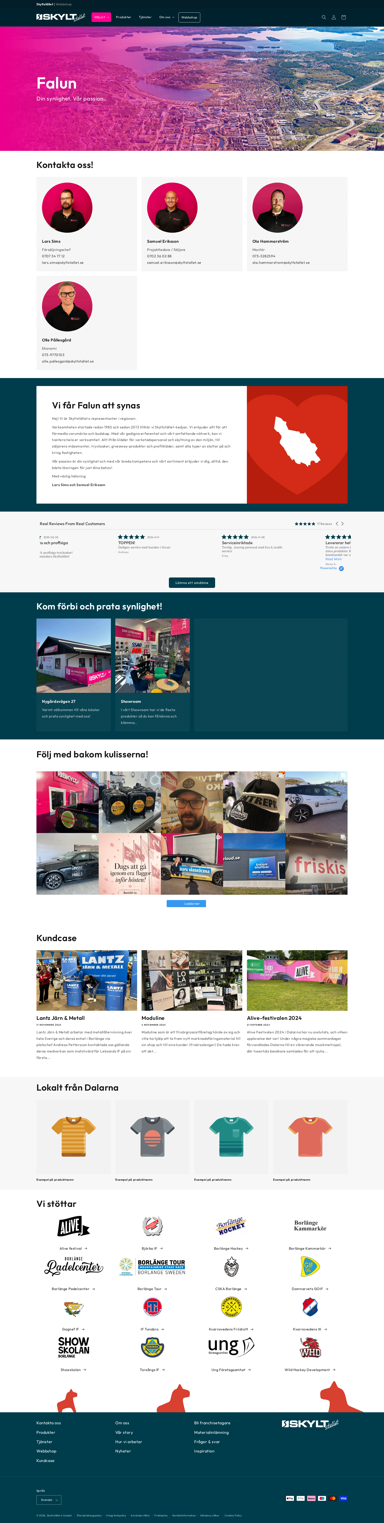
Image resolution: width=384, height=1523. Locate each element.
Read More (255, 559)
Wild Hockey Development (307, 1369)
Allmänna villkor (209, 1515)
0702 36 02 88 (159, 256)
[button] (101, 17)
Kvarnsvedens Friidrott (228, 1329)
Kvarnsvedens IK (307, 1329)
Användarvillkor (140, 1515)
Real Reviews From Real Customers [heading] (72, 524)
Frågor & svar (207, 1441)
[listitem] (84, 544)
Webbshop (64, 4)
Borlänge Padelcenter (71, 1289)
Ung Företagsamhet (229, 1369)
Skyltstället (44, 4)
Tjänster (44, 1441)
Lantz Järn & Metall (60, 1018)
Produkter (45, 1432)
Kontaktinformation (184, 1515)
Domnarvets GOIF (307, 1289)
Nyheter (123, 1451)
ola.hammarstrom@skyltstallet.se (281, 262)
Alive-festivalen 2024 (274, 1018)
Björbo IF (149, 1248)
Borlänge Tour (150, 1289)
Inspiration (204, 1451)
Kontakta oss (48, 1422)
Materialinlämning (211, 1432)
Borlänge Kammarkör (307, 1248)
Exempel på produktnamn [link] (55, 1179)
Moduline (153, 1018)
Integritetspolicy (116, 1515)
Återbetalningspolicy (89, 1515)
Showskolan (71, 1369)
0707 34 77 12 (53, 256)
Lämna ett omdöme (192, 583)
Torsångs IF (149, 1369)
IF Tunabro (149, 1329)
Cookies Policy (233, 1515)
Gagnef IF (70, 1329)
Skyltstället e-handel (59, 1515)
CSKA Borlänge (228, 1289)
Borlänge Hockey (228, 1248)
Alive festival (71, 1248)
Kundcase (45, 1460)
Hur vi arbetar (128, 1441)
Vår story (124, 1432)
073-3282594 (264, 256)
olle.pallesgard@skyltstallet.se (68, 361)
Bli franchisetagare (212, 1422)
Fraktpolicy (161, 1515)
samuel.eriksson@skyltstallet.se (174, 262)
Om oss (122, 1422)
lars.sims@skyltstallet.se (63, 262)
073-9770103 (53, 355)
